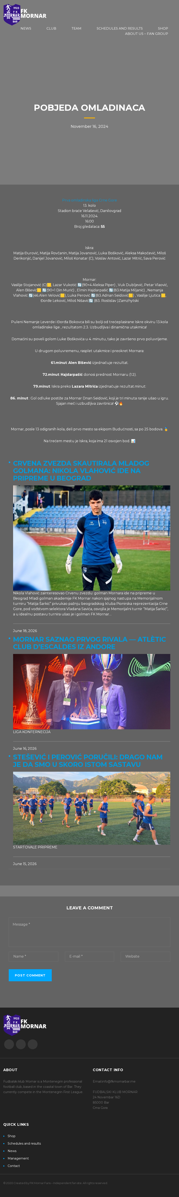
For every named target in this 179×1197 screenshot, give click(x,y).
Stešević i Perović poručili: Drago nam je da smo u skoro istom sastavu (88, 760)
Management (18, 1158)
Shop (11, 1136)
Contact (14, 1166)
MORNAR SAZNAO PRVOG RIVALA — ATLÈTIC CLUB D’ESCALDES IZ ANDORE (89, 643)
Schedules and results (24, 1143)
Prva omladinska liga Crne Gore (89, 200)
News (12, 1151)
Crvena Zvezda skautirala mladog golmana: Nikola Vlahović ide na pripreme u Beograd (81, 471)
